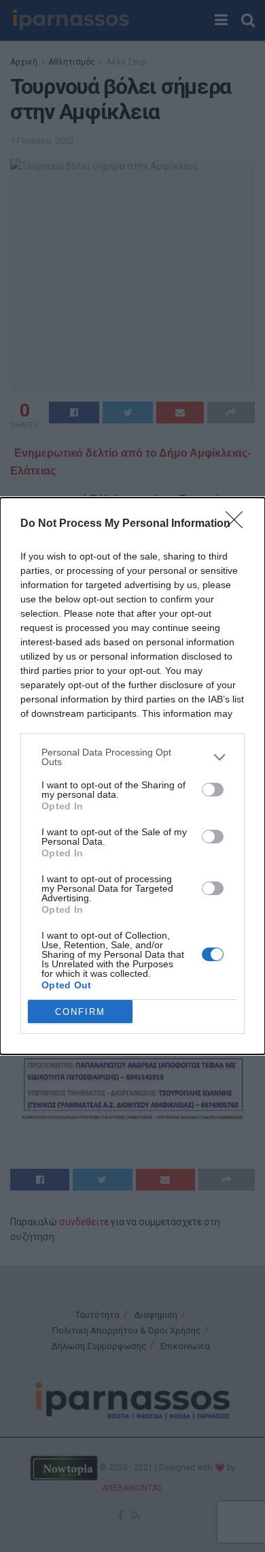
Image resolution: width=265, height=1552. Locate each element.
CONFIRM (80, 1012)
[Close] (238, 524)
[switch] (213, 789)
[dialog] (132, 776)
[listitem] (132, 756)
